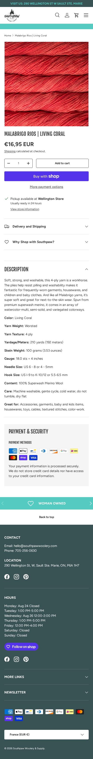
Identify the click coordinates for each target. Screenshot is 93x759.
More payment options (46, 187)
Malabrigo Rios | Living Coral (31, 35)
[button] (76, 15)
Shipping (10, 151)
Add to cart (62, 163)
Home (7, 35)
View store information (24, 209)
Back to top (46, 517)
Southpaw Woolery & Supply (29, 748)
